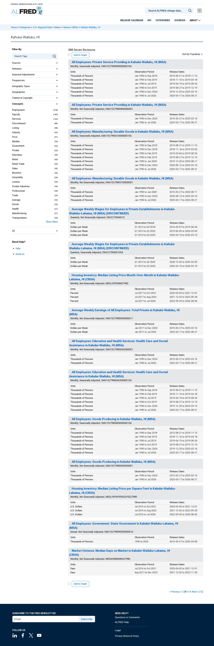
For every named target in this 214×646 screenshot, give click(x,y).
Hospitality (17, 177)
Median (16, 141)
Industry (16, 132)
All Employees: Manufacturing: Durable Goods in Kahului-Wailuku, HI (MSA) (122, 131)
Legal (118, 630)
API (149, 20)
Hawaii (66, 27)
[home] (27, 10)
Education (17, 154)
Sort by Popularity (191, 54)
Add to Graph (80, 55)
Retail (15, 159)
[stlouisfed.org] (27, 3)
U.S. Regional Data (42, 27)
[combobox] (169, 10)
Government (18, 145)
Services (16, 118)
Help (18, 248)
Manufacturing (19, 213)
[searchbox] (169, 11)
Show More (52, 221)
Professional (18, 190)
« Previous (174, 591)
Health (15, 208)
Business (16, 172)
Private (15, 150)
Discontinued (18, 123)
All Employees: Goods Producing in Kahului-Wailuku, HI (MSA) (113, 419)
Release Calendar (131, 20)
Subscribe (87, 619)
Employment (18, 110)
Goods (15, 204)
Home (14, 27)
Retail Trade (18, 164)
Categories (163, 20)
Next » (195, 591)
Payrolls (16, 114)
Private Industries (21, 186)
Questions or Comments (127, 617)
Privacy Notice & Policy (127, 636)
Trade (15, 195)
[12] (201, 591)
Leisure (16, 181)
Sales (15, 168)
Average (16, 200)
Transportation (19, 217)
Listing (15, 128)
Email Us (20, 254)
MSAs (75, 27)
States (57, 27)
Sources (179, 20)
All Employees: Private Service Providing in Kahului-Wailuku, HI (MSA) (119, 62)
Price (14, 137)
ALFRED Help (122, 622)
